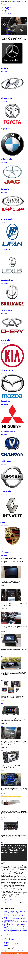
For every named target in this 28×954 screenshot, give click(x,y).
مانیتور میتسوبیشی (8, 431)
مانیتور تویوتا (5, 128)
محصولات (6, 11)
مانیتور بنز (4, 68)
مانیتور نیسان (6, 491)
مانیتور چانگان (6, 461)
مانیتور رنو (5, 522)
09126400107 (7, 7)
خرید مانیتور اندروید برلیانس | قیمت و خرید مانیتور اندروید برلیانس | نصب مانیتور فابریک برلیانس (15, 926)
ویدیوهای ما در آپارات (9, 939)
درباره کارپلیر (7, 13)
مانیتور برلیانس (6, 310)
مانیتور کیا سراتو (7, 370)
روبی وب (3, 948)
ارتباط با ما (6, 9)
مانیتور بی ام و (6, 159)
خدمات (5, 10)
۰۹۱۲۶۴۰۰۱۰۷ (11, 953)
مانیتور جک (5, 189)
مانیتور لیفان (5, 249)
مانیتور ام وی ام (7, 219)
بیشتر (2, 588)
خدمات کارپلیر (7, 940)
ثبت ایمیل (21, 902)
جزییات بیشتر (4, 71)
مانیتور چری (5, 340)
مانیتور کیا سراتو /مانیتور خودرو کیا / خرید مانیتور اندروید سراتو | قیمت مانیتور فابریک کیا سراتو (15, 915)
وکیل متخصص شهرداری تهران (11, 943)
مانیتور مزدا (5, 401)
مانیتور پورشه (6, 552)
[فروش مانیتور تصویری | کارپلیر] (18, 1)
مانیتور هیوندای (6, 98)
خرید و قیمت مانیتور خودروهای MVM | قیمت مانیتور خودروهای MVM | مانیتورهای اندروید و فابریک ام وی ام (15, 930)
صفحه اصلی (7, 14)
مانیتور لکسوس (7, 280)
